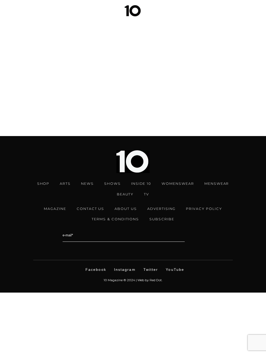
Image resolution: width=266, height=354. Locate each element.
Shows (112, 183)
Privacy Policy (204, 209)
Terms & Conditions (115, 219)
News (73, 80)
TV (146, 194)
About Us (126, 209)
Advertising (161, 209)
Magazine (55, 209)
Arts (60, 80)
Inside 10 (141, 183)
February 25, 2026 (35, 80)
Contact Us (90, 209)
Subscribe (161, 219)
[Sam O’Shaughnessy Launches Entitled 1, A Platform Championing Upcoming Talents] (68, 33)
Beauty (125, 194)
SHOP (43, 183)
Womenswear (178, 183)
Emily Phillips (37, 99)
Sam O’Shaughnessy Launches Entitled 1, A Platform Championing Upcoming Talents (67, 89)
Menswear (216, 183)
